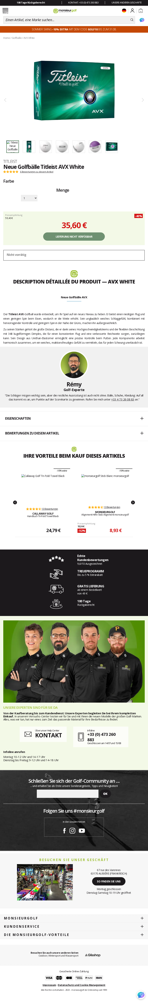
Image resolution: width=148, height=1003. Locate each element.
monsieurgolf (21, 918)
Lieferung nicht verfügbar (74, 236)
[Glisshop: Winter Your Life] (65, 11)
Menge (62, 190)
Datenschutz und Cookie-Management (81, 985)
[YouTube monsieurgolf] (82, 830)
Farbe (8, 181)
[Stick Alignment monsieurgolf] (105, 488)
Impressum (49, 985)
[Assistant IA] (142, 20)
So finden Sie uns (109, 881)
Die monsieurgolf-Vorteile (36, 935)
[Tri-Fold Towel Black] (43, 488)
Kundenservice (22, 926)
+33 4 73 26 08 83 (122, 399)
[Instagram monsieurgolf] (72, 830)
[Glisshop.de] (92, 955)
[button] (74, 418)
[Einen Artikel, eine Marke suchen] (132, 20)
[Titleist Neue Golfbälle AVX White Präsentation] (74, 90)
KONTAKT (48, 735)
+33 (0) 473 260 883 (101, 737)
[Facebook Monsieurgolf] (64, 830)
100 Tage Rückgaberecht (31, 2)
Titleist (10, 161)
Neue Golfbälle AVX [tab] (74, 297)
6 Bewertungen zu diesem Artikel (36, 171)
